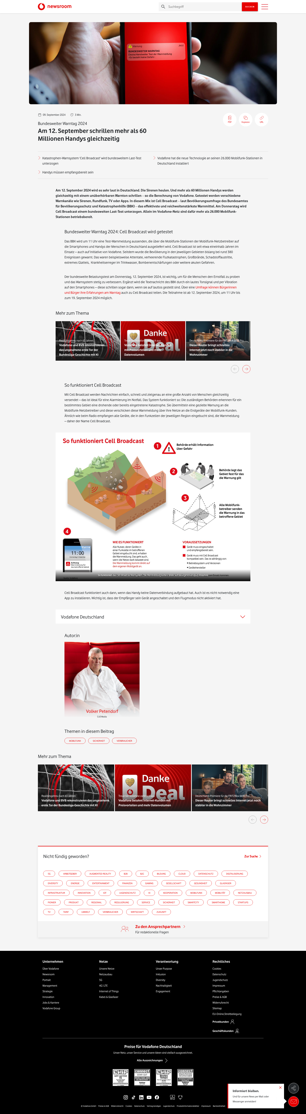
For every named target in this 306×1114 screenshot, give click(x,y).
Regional (96, 902)
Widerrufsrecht (220, 1002)
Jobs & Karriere (50, 1002)
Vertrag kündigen (154, 1106)
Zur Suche (251, 856)
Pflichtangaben (220, 991)
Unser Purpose (164, 968)
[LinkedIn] (141, 1097)
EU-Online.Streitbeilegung (227, 1014)
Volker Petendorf (102, 711)
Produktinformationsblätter (188, 1106)
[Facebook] (157, 1097)
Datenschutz (205, 873)
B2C (142, 873)
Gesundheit (200, 883)
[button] (153, 507)
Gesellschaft (173, 883)
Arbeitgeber (70, 873)
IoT (104, 892)
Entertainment (100, 883)
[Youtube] (149, 1097)
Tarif (66, 911)
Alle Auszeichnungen (150, 1060)
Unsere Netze (106, 968)
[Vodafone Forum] (180, 1097)
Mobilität (220, 892)
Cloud (182, 873)
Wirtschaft (137, 911)
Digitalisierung (234, 873)
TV (49, 911)
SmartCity (193, 902)
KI (149, 892)
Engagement (163, 991)
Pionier (52, 902)
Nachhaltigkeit (164, 985)
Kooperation (170, 892)
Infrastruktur (56, 892)
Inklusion (161, 974)
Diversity (53, 883)
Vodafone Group (51, 1008)
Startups (243, 902)
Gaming (149, 883)
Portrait (46, 980)
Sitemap (217, 1008)
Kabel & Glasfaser (108, 997)
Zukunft (161, 911)
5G (49, 873)
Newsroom (48, 974)
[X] (165, 1097)
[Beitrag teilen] (293, 1088)
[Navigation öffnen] (264, 6)
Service (146, 902)
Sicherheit (99, 740)
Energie (75, 883)
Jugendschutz (127, 892)
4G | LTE (103, 985)
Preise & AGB (219, 997)
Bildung (161, 873)
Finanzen (127, 883)
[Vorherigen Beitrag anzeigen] (235, 369)
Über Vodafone (50, 968)
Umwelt (85, 911)
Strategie (47, 991)
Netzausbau (245, 892)
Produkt (74, 902)
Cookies (216, 968)
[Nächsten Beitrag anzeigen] (246, 369)
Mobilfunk (75, 740)
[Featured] (172, 1097)
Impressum (218, 985)
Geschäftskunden (223, 1031)
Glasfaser (225, 883)
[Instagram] (126, 1097)
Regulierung (121, 902)
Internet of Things (109, 991)
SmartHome (218, 902)
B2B (126, 873)
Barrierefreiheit (219, 1106)
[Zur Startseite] (54, 6)
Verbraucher (124, 740)
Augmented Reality (100, 873)
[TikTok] (133, 1097)
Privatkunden (220, 1021)
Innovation (84, 892)
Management (49, 985)
